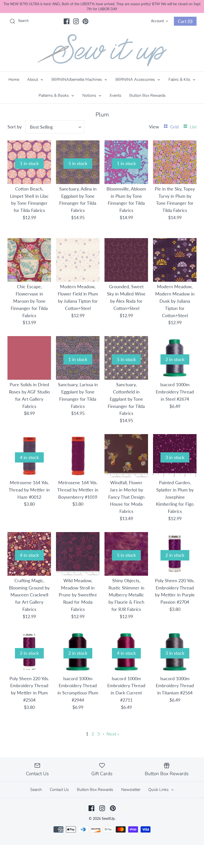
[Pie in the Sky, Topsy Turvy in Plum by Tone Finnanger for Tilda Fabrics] (175, 162)
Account (157, 21)
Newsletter (130, 789)
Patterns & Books (54, 95)
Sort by (14, 126)
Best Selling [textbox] (41, 127)
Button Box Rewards (147, 95)
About (33, 79)
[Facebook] (66, 21)
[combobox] (54, 127)
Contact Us (59, 789)
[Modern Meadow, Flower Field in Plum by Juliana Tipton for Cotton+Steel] (78, 260)
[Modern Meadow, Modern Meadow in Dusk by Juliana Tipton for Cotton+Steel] (175, 260)
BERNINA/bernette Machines (77, 79)
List (193, 126)
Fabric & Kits (179, 79)
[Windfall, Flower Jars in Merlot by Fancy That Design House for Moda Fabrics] (126, 456)
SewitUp (108, 818)
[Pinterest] (85, 21)
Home (13, 79)
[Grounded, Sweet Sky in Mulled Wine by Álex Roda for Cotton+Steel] (126, 260)
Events (115, 95)
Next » (112, 734)
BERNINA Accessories (135, 79)
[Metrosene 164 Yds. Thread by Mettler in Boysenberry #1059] (78, 456)
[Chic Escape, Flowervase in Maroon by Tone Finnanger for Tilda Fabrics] (29, 260)
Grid (175, 126)
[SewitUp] (102, 50)
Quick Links (159, 789)
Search (36, 789)
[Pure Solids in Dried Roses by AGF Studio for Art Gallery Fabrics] (29, 358)
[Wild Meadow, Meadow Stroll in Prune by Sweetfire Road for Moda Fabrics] (78, 554)
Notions (89, 95)
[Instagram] (76, 21)
